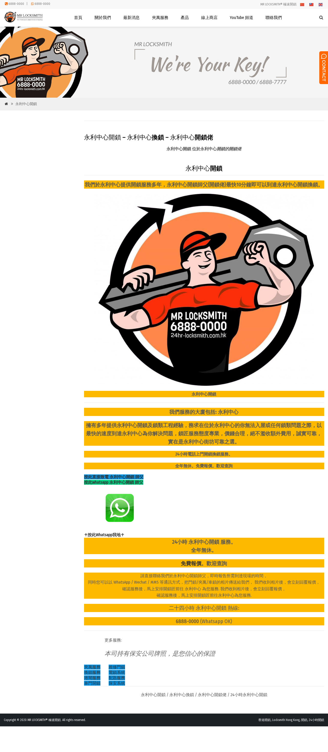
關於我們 (103, 17)
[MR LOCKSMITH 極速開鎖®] (24, 21)
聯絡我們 (273, 17)
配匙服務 (117, 677)
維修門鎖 (117, 667)
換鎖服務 (92, 672)
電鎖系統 (117, 672)
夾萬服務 (160, 17)
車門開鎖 (92, 683)
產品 (185, 17)
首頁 (78, 17)
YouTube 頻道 (241, 17)
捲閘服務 (92, 677)
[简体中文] (302, 4)
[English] (320, 4)
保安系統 (117, 683)
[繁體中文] (311, 4)
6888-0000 (16, 4)
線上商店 (209, 17)
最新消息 (131, 17)
